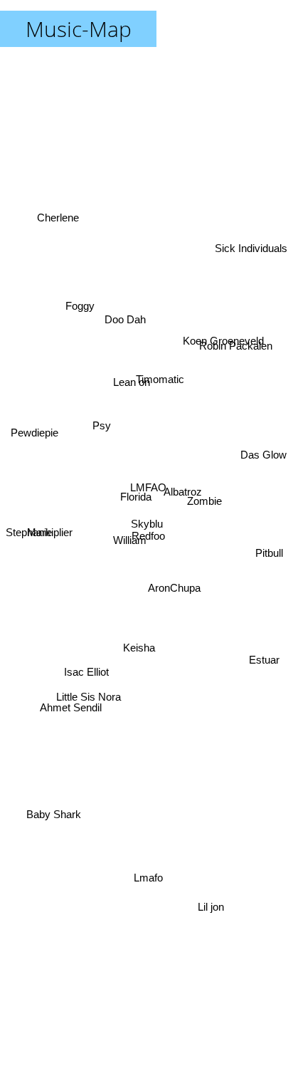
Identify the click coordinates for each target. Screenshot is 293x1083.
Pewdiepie (34, 437)
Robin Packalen (235, 348)
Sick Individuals (251, 250)
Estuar (263, 663)
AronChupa (175, 579)
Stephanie (29, 535)
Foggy (80, 299)
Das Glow (263, 456)
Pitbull (268, 564)
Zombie (204, 489)
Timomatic (160, 383)
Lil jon (213, 902)
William (129, 542)
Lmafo (148, 878)
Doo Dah (121, 321)
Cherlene (58, 215)
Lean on (135, 378)
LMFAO (151, 490)
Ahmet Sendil (71, 709)
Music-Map (79, 28)
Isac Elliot (86, 673)
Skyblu (147, 524)
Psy (101, 427)
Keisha (139, 649)
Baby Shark (53, 814)
